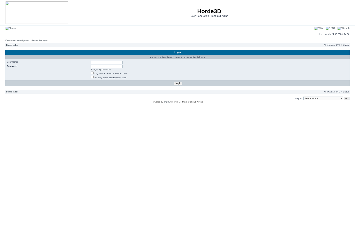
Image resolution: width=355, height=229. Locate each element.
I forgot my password (101, 69)
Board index (12, 45)
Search (345, 28)
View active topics (40, 40)
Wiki (321, 28)
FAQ (332, 28)
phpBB (167, 102)
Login (13, 28)
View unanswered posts (17, 40)
